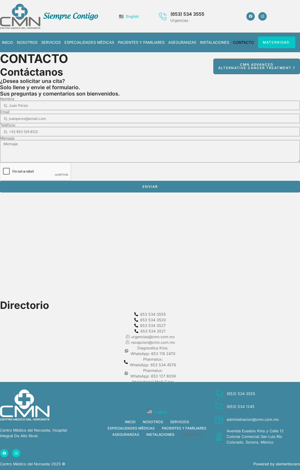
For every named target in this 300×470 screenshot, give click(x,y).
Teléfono (7, 125)
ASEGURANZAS (182, 42)
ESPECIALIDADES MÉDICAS (89, 42)
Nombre (7, 99)
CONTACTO (243, 42)
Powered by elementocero (276, 464)
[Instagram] (262, 16)
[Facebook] (250, 16)
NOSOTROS (27, 42)
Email (5, 112)
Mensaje (7, 138)
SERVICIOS (51, 42)
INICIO (7, 42)
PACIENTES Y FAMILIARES (141, 42)
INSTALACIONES (214, 42)
